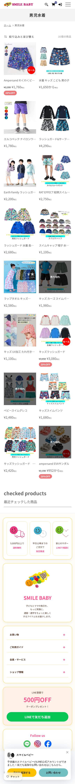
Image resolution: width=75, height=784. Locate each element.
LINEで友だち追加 (37, 717)
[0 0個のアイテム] (53, 4)
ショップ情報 (16, 672)
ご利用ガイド (16, 647)
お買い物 (14, 634)
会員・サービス (18, 659)
